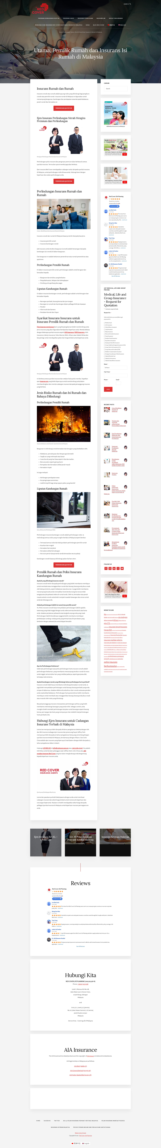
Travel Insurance (109, 336)
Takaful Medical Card (110, 356)
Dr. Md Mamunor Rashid (115, 264)
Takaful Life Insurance (110, 358)
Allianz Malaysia (122, 620)
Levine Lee (110, 649)
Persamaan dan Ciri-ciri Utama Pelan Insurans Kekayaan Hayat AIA (118, 531)
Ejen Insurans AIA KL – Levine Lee (45, 838)
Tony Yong (111, 238)
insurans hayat (114, 627)
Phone (106, 379)
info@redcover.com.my (61, 748)
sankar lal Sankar (113, 251)
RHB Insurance (79, 332)
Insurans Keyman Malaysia (115, 836)
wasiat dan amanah (108, 671)
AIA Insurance (69, 332)
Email (118, 379)
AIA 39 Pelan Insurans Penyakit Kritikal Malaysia (80, 838)
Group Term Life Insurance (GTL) (113, 347)
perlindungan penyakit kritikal (116, 659)
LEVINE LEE (47, 748)
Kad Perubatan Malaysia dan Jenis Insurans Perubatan (116, 436)
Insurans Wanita (115, 473)
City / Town (107, 372)
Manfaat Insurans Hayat (109, 651)
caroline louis (112, 210)
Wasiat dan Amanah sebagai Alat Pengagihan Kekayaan (119, 423)
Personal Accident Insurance (112, 334)
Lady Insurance (109, 329)
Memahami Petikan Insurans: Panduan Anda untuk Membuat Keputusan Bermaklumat (114, 546)
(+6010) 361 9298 (83, 984)
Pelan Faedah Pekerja (118, 651)
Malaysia (115, 649)
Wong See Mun (113, 223)
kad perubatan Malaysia (117, 645)
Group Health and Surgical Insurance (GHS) (115, 345)
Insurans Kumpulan (116, 635)
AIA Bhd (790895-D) (80, 1066)
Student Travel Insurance (111, 338)
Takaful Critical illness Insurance (112, 360)
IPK (117, 642)
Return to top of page (80, 1133)
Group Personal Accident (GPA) (112, 349)
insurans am (44, 381)
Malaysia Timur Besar (121, 649)
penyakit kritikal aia (111, 654)
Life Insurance (108, 325)
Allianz (115, 620)
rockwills (106, 669)
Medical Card (108, 322)
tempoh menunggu (123, 669)
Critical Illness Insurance (111, 327)
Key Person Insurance (110, 340)
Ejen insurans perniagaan (45, 327)
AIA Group (90, 1056)
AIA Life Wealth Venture (113, 617)
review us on (113, 206)
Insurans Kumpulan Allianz (117, 637)
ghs (105, 623)
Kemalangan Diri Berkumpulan (114, 647)
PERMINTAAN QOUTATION (64, 108)
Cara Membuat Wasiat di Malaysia (116, 409)
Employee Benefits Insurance (112, 342)
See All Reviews (116, 276)
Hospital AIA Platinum (114, 623)
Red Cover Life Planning (116, 196)
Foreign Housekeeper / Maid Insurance (114, 354)
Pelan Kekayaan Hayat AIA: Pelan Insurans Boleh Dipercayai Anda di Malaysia (114, 490)
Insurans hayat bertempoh (117, 630)
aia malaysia (122, 617)
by (22, 1145)
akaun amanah (108, 620)
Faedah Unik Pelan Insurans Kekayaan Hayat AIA (116, 503)
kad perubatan (122, 643)
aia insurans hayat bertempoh (112, 614)
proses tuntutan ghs (121, 666)
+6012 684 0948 (77, 748)
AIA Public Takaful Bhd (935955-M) (80, 1075)
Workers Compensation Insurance (113, 351)
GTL (108, 623)
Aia (105, 614)
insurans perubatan (110, 643)
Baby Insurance (109, 331)
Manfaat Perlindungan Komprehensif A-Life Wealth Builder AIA (118, 517)
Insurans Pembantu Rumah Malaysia (115, 448)
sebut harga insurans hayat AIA (114, 669)
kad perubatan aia (108, 645)
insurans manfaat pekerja (113, 640)
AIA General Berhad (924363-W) (80, 1070)
